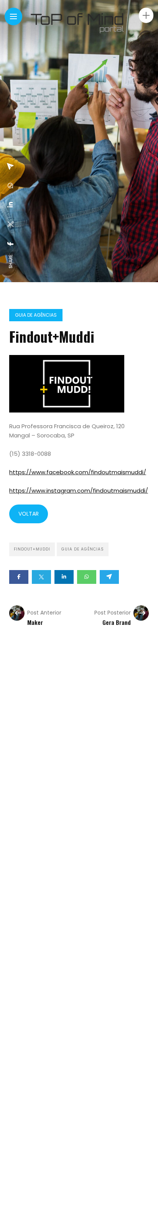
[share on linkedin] (11, 205)
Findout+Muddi (32, 549)
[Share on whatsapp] (86, 577)
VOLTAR (28, 514)
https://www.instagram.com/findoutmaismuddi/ (78, 490)
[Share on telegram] (109, 577)
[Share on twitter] (41, 577)
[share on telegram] (11, 166)
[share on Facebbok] (11, 244)
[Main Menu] (13, 16)
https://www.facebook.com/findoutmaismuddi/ (77, 472)
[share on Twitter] (11, 224)
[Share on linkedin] (64, 577)
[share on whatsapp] (11, 185)
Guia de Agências (36, 315)
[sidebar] (146, 15)
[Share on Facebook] (18, 577)
